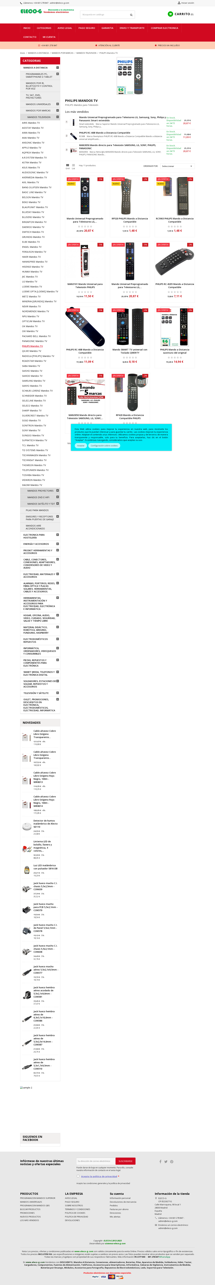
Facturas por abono (119, 1209)
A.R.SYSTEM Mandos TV (34, 157)
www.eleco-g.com (83, 1251)
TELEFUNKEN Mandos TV (35, 470)
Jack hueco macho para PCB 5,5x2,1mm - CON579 (46, 907)
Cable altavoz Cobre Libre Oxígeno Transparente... (45, 734)
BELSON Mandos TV (32, 197)
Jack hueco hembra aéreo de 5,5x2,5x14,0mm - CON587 (44, 1040)
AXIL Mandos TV (30, 182)
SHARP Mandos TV (31, 410)
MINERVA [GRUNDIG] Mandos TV (39, 301)
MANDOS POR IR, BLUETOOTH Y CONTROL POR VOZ (39, 86)
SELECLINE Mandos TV (34, 400)
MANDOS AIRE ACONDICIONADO (35, 527)
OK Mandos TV (29, 326)
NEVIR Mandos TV (31, 306)
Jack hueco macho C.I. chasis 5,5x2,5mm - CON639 (45, 886)
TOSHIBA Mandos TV (33, 475)
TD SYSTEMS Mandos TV (35, 450)
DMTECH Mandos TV (33, 231)
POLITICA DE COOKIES (75, 1212)
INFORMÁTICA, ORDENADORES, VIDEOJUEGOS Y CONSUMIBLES (39, 651)
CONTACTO (29, 36)
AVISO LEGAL (65, 27)
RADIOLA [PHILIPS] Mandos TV (38, 356)
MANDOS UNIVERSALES (38, 104)
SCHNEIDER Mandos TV (34, 395)
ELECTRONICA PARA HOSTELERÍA (34, 536)
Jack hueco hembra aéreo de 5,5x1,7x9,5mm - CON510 (44, 1064)
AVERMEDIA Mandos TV (34, 177)
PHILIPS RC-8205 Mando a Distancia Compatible (175, 286)
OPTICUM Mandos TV (33, 321)
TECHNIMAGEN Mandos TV (36, 455)
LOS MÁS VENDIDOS (29, 1220)
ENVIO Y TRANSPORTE (132, 27)
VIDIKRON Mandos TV (33, 479)
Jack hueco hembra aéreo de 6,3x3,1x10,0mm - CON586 (44, 1016)
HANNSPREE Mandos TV (34, 261)
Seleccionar (177, 166)
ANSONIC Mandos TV (33, 142)
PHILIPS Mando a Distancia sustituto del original (174, 351)
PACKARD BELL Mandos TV (36, 336)
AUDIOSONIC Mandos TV (35, 172)
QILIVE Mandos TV (31, 350)
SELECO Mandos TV (32, 405)
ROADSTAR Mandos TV (34, 360)
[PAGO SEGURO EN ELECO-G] (107, 1276)
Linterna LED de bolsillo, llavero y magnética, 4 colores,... (43, 846)
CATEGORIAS (32, 61)
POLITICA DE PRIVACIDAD (76, 1216)
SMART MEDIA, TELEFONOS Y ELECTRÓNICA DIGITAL (39, 673)
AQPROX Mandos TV (32, 152)
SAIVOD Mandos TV (32, 375)
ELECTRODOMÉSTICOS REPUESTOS (35, 640)
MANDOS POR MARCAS (38, 110)
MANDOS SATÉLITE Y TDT (41, 503)
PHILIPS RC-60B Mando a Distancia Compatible (104, 132)
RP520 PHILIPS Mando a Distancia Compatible (130, 220)
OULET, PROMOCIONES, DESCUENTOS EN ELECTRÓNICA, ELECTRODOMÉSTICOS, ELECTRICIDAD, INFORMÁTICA (39, 705)
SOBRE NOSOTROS (74, 1205)
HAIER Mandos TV (31, 256)
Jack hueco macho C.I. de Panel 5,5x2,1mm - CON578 (45, 928)
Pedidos (114, 1205)
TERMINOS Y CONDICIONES (77, 1209)
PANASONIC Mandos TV (34, 341)
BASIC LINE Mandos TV (34, 192)
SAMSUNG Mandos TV (33, 380)
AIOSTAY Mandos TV (32, 127)
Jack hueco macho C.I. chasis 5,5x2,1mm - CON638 (45, 948)
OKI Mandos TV (30, 331)
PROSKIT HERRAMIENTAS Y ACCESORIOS (37, 552)
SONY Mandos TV (31, 430)
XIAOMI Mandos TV (32, 485)
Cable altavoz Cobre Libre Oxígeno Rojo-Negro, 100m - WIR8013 (45, 777)
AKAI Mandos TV (30, 137)
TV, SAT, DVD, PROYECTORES (33, 96)
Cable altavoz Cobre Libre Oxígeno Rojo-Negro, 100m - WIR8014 (45, 801)
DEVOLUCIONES (72, 1220)
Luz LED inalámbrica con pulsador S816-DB (45, 867)
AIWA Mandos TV (31, 132)
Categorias (44, 27)
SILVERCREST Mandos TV (35, 415)
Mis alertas (115, 1216)
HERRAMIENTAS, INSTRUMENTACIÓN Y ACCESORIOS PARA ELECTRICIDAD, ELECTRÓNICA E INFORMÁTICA (39, 603)
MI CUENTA (49, 36)
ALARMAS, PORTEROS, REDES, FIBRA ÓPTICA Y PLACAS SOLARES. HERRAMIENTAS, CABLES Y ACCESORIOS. (39, 587)
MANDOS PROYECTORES (40, 490)
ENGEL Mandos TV (31, 246)
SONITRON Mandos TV (34, 425)
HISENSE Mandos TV (32, 266)
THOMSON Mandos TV (34, 465)
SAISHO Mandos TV (32, 370)
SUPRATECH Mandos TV (34, 440)
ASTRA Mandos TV (31, 162)
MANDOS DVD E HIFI (38, 497)
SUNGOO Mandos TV (33, 435)
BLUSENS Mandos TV (33, 217)
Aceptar (81, 445)
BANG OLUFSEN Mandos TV (36, 187)
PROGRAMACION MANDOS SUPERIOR (37, 1198)
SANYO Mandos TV (32, 385)
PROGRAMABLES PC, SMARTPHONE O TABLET (39, 75)
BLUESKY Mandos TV (33, 212)
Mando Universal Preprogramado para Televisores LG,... (85, 220)
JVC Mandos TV (30, 276)
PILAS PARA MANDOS (37, 510)
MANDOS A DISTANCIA (35, 67)
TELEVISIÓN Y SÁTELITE (36, 693)
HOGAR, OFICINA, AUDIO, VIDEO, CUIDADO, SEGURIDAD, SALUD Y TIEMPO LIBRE (39, 618)
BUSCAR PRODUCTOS (30, 1209)
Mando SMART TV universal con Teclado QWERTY (130, 351)
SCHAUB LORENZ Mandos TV (37, 390)
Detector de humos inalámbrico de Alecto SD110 (46, 823)
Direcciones (115, 1212)
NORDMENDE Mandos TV (35, 311)
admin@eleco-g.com (168, 1228)
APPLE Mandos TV (31, 147)
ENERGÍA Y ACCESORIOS (36, 543)
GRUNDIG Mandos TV (33, 236)
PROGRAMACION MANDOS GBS (35, 1205)
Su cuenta (117, 1194)
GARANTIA (107, 27)
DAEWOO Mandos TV (33, 227)
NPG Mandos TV (30, 316)
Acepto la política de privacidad (99, 1176)
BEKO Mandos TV (31, 202)
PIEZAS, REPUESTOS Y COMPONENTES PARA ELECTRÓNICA (35, 663)
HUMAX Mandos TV (32, 271)
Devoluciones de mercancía (123, 1201)
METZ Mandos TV (31, 296)
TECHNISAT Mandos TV (34, 460)
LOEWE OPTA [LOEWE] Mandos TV (40, 291)
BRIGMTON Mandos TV (34, 221)
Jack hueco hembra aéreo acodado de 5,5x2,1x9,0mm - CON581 (44, 992)
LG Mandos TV (29, 281)
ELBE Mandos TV (31, 241)
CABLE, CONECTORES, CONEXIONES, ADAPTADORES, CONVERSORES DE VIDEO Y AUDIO (39, 563)
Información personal (120, 1198)
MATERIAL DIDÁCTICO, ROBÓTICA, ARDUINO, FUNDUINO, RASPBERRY (35, 630)
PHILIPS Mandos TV (32, 346)
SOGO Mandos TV (31, 420)
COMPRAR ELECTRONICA (164, 27)
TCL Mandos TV (30, 445)
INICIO (26, 27)
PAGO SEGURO (87, 27)
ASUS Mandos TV (31, 167)
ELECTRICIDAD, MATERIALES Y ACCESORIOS (39, 575)
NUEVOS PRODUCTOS (30, 1216)
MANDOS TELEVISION (38, 117)
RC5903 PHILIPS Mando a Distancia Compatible (175, 220)
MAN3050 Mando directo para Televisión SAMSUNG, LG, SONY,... (85, 417)
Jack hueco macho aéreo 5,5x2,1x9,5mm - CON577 (46, 969)
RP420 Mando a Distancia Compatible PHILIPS (130, 417)
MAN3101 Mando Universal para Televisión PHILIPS (85, 286)
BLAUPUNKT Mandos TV (35, 207)
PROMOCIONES (27, 1212)
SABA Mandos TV (31, 365)
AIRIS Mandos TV (31, 122)
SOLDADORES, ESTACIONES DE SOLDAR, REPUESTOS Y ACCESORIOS (39, 684)
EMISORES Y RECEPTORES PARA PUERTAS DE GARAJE (40, 518)
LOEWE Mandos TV (32, 286)
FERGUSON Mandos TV (34, 251)
